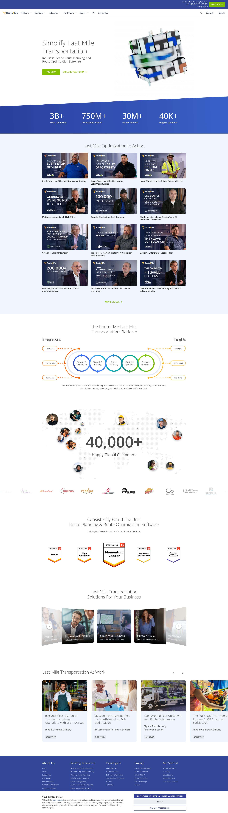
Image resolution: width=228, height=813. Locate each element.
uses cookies (58, 800)
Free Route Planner (170, 781)
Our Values (46, 778)
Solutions (39, 13)
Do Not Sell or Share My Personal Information (160, 796)
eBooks (137, 785)
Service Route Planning (79, 778)
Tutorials (109, 785)
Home (44, 768)
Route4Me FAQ (169, 778)
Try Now (51, 72)
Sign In (222, 13)
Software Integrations (115, 775)
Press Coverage (141, 781)
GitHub (109, 781)
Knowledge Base (169, 768)
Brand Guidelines (142, 771)
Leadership (46, 775)
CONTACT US (217, 4)
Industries (53, 13)
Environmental (48, 781)
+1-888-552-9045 (197, 4)
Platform (25, 13)
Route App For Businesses (80, 788)
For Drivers (69, 13)
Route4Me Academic (50, 785)
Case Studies (168, 775)
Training (166, 771)
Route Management (78, 781)
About (44, 771)
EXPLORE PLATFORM (73, 71)
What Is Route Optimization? (81, 768)
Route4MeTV (140, 775)
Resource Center (141, 778)
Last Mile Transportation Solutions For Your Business (114, 594)
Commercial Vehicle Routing (81, 785)
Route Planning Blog (143, 768)
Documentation (112, 771)
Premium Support (49, 788)
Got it (160, 802)
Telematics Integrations (115, 778)
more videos (112, 301)
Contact (209, 13)
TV (93, 13)
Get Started (103, 13)
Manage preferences (160, 808)
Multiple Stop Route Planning (82, 771)
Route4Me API (111, 768)
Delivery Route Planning (80, 775)
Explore (83, 13)
